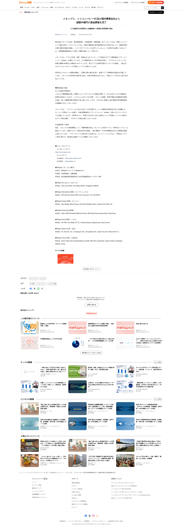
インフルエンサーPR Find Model (121, 489)
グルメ (33, 7)
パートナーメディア (38, 491)
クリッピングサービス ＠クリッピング (122, 483)
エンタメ (27, 7)
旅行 (38, 7)
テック (81, 7)
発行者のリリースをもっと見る (91, 353)
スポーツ (68, 7)
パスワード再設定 (77, 489)
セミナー (74, 507)
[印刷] (42, 289)
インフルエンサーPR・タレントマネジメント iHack (126, 492)
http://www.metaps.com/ (73, 158)
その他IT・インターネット (38, 283)
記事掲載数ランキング (38, 494)
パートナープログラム (74, 521)
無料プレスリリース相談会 (80, 504)
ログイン (74, 486)
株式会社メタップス (61, 34)
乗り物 (94, 7)
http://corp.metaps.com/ (63, 152)
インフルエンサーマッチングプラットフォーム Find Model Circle (130, 495)
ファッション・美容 (47, 7)
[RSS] (97, 516)
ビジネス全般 (52, 283)
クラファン (100, 7)
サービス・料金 (36, 485)
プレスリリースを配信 (121, 2)
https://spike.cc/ (70, 161)
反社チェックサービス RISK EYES (121, 498)
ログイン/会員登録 (156, 2)
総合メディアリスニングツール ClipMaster (124, 486)
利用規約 (86, 521)
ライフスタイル (59, 7)
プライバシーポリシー (99, 521)
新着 (21, 7)
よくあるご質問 (76, 495)
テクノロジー (34, 278)
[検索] (162, 7)
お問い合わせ (91, 305)
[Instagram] (93, 516)
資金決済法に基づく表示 (115, 521)
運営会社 (62, 521)
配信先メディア (36, 488)
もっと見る (158, 362)
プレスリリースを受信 (137, 2)
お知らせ (74, 498)
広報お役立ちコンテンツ (39, 497)
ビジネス (75, 7)
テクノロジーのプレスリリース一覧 (36, 472)
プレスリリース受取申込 (79, 501)
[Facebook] (31, 289)
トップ (21, 472)
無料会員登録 (76, 483)
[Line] (38, 289)
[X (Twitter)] (34, 289)
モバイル (87, 7)
